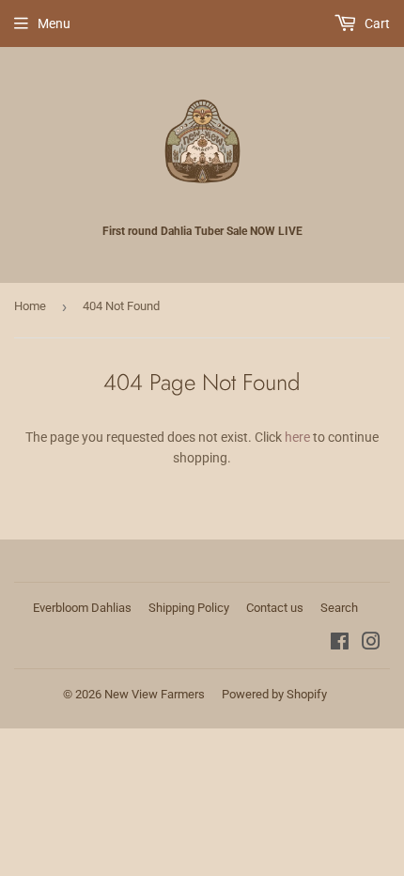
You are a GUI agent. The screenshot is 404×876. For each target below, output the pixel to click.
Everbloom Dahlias (82, 608)
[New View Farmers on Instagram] (371, 643)
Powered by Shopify (274, 694)
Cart (376, 23)
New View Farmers (154, 694)
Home (30, 306)
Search (339, 608)
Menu (54, 23)
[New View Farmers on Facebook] (340, 643)
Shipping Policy (188, 608)
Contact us (274, 608)
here (297, 437)
